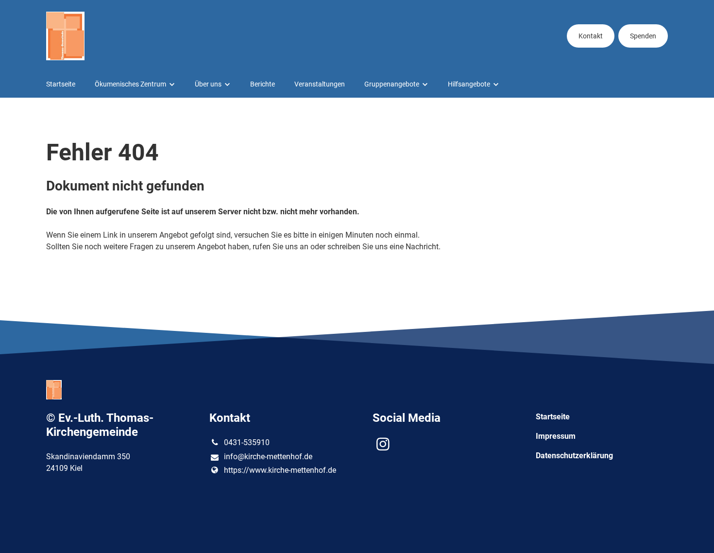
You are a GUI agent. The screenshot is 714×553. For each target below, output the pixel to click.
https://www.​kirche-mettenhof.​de (280, 470)
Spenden (643, 36)
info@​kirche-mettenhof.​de (268, 456)
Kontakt (590, 36)
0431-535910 (247, 442)
